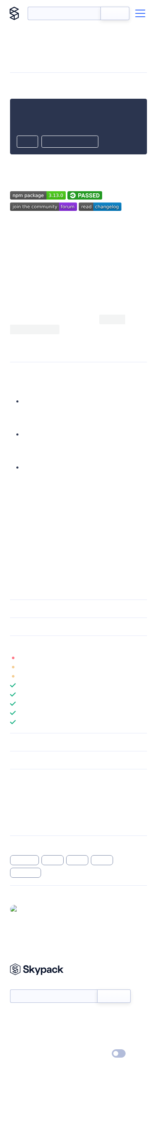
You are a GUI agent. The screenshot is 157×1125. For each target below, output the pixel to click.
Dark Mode (93, 1054)
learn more (70, 644)
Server (77, 860)
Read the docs (71, 265)
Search (115, 13)
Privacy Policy (27, 1054)
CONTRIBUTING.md (40, 530)
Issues (18, 812)
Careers (20, 1042)
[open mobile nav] (140, 13)
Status (88, 1017)
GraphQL (24, 860)
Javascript (26, 872)
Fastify (102, 860)
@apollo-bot (38, 908)
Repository (24, 823)
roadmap (24, 540)
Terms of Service (102, 1042)
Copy (27, 142)
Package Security (32, 790)
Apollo (52, 860)
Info (141, 657)
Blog (86, 1029)
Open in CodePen (70, 142)
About (18, 1029)
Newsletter (24, 985)
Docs (16, 1017)
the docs (123, 329)
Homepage (24, 801)
